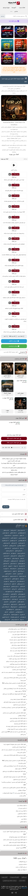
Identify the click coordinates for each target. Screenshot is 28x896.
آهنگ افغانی (23, 822)
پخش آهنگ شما (13, 21)
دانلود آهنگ (16, 174)
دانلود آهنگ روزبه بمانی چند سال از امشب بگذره (14, 840)
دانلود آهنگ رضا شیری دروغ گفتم (18, 664)
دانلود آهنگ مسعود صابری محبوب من (17, 632)
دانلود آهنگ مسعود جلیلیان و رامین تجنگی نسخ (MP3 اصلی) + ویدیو (15, 846)
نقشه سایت (22, 880)
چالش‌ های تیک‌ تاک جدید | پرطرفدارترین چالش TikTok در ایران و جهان (15, 690)
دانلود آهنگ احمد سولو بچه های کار (17, 837)
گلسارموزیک (14, 3)
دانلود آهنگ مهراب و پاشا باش (14, 435)
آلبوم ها (14, 8)
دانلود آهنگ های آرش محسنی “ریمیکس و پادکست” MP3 (13, 709)
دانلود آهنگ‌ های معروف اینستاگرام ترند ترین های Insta (14, 695)
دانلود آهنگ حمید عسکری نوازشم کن (17, 629)
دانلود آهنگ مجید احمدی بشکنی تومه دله (16, 726)
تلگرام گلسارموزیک (14, 877)
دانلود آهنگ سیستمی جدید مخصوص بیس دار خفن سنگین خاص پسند (14, 674)
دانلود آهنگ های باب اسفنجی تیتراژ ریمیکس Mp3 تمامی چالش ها (14, 684)
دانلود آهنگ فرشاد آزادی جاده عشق (17, 842)
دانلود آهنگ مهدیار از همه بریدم (18, 699)
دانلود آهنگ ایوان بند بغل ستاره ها (18, 640)
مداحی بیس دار (22, 808)
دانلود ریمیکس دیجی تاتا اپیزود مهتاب (16, 729)
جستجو (2, 16)
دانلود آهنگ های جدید (18, 514)
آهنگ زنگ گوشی (22, 813)
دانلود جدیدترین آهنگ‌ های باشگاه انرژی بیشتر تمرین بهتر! (15, 679)
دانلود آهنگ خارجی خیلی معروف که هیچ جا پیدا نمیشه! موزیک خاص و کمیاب (15, 668)
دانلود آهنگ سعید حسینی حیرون (18, 642)
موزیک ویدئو (6, 8)
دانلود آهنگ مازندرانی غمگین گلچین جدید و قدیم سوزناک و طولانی (14, 714)
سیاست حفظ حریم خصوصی (9, 880)
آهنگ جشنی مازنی (21, 816)
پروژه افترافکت (22, 861)
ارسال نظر (5, 507)
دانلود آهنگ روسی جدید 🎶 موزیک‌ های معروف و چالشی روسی (14, 794)
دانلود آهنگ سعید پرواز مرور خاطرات (17, 659)
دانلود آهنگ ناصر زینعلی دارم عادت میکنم (16, 661)
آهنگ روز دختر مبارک (21, 811)
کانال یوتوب (4, 877)
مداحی (16, 11)
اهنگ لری (23, 819)
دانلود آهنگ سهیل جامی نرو (19, 634)
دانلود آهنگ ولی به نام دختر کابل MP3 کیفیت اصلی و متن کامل (13, 733)
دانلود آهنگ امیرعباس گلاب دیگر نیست (16, 656)
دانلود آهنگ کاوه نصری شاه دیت (18, 648)
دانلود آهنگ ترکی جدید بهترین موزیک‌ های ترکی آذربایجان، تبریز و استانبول (15, 703)
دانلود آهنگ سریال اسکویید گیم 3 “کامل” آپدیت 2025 (14, 833)
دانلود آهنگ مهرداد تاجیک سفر (18, 637)
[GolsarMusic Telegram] (16, 893)
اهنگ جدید (22, 8)
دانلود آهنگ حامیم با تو (20, 653)
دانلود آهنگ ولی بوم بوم (20, 723)
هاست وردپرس (22, 864)
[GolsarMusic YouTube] (12, 893)
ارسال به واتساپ (13, 346)
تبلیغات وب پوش (22, 870)
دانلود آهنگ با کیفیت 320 (13, 438)
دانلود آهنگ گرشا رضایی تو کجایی (18, 721)
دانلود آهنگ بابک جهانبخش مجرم (18, 718)
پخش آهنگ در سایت (21, 867)
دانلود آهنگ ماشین (18, 520)
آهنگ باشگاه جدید (21, 805)
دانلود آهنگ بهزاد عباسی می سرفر (18, 650)
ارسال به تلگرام (13, 341)
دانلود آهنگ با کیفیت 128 (13, 443)
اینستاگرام (24, 877)
